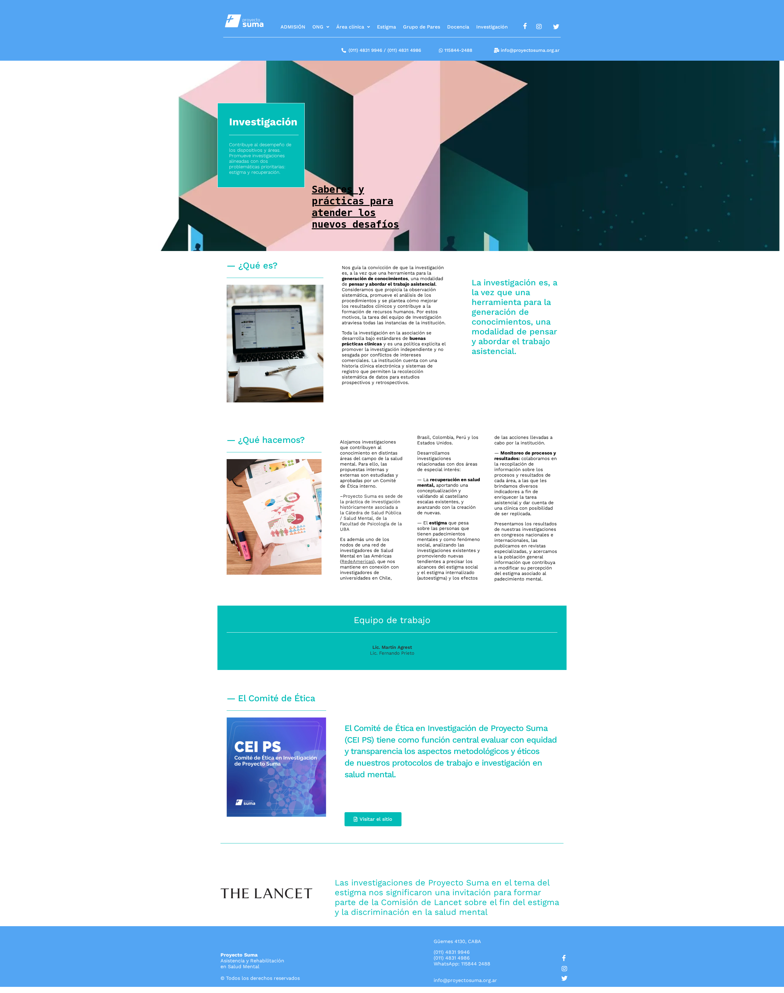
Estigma (386, 27)
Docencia (458, 27)
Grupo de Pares (421, 27)
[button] (321, 27)
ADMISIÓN (293, 27)
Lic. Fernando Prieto (392, 653)
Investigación (492, 27)
